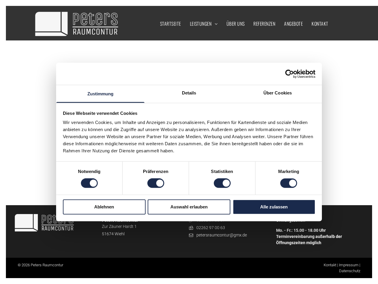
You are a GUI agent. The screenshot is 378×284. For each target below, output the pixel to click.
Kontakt (330, 265)
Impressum (349, 265)
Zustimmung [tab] (100, 93)
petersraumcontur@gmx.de (221, 235)
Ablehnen (104, 206)
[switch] (155, 183)
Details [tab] (189, 92)
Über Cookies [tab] (277, 92)
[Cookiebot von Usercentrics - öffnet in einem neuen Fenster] (289, 73)
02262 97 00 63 (210, 227)
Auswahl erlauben (189, 206)
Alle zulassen (274, 206)
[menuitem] (170, 23)
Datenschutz (349, 271)
